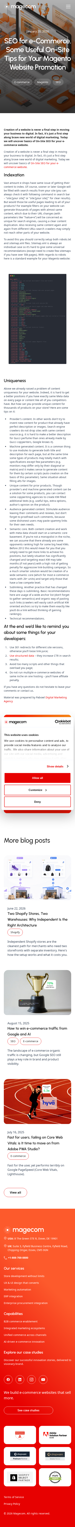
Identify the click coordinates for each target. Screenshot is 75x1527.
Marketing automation (17, 1289)
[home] (20, 7)
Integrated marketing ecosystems (24, 1328)
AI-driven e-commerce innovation (24, 1341)
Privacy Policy (12, 1504)
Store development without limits (24, 1276)
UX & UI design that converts (21, 1282)
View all (15, 1192)
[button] (67, 6)
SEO (58, 82)
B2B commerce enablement (21, 1321)
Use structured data (22, 655)
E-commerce (21, 82)
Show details (55, 766)
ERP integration (13, 1296)
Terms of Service (14, 1497)
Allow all (37, 777)
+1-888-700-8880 (18, 1257)
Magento (42, 82)
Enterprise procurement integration (26, 1303)
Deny (37, 801)
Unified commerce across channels (25, 1335)
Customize (35, 789)
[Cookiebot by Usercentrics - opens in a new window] (55, 722)
